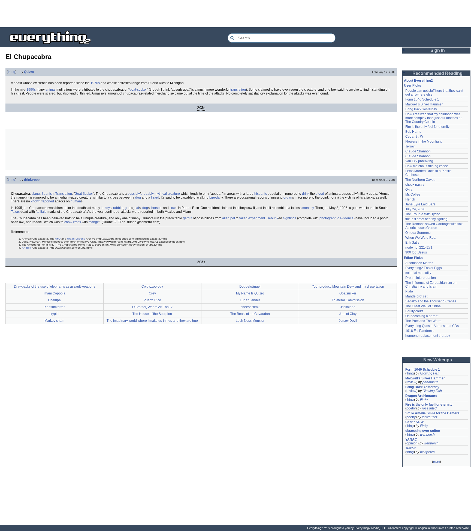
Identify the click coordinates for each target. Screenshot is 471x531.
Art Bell (26, 247)
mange (94, 222)
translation (238, 90)
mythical (161, 194)
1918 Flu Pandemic (419, 331)
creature (174, 194)
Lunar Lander (250, 300)
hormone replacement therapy (427, 336)
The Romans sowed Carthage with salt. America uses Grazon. (434, 226)
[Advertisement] (235, 13)
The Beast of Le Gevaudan (250, 314)
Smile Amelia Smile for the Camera (432, 413)
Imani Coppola (54, 293)
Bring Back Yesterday (421, 109)
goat (132, 90)
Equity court (414, 311)
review (411, 382)
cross (77, 222)
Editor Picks (413, 258)
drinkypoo (32, 180)
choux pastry (414, 185)
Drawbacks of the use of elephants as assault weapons (54, 286)
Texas (15, 212)
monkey (308, 208)
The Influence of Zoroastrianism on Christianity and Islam (431, 284)
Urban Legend (76, 238)
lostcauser (429, 417)
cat (137, 208)
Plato (409, 291)
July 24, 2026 (415, 209)
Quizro (29, 72)
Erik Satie (412, 242)
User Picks (412, 85)
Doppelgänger (250, 286)
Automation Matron (419, 263)
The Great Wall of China (423, 306)
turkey (105, 208)
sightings (289, 218)
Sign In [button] (437, 50)
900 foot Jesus (416, 252)
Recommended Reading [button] (437, 73)
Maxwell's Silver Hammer (424, 104)
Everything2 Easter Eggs (423, 268)
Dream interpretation (420, 278)
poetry (411, 408)
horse (155, 208)
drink (305, 194)
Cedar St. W (414, 136)
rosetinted (429, 408)
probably (147, 194)
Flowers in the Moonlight (423, 141)
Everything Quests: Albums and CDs (432, 326)
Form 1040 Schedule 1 (422, 99)
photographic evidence (336, 218)
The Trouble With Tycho (422, 214)
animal (51, 90)
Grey (152, 293)
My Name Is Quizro (250, 293)
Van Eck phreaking (419, 161)
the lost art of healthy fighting (426, 219)
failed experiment (252, 218)
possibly (134, 194)
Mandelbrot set (416, 296)
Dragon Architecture (421, 396)
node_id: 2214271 (419, 247)
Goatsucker (347, 293)
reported (47, 201)
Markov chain (54, 321)
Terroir (410, 146)
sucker (142, 90)
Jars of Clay (348, 314)
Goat (78, 194)
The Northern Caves (420, 180)
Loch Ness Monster (250, 321)
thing (11, 72)
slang (36, 194)
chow (68, 222)
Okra (408, 189)
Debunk (272, 218)
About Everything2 (418, 80)
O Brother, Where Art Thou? (152, 307)
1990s (31, 90)
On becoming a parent (421, 316)
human (76, 201)
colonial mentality (418, 273)
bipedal (215, 197)
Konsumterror (54, 307)
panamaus (430, 382)
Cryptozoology (152, 286)
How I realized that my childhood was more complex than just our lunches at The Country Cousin (433, 118)
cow (173, 208)
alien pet (228, 218)
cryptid (54, 314)
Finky (424, 400)
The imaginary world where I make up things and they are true (152, 321)
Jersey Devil (348, 321)
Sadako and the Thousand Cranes (430, 301)
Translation (63, 194)
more (436, 461)
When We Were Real (420, 238)
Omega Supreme (418, 233)
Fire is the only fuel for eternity (427, 127)
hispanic (260, 194)
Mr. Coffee (412, 194)
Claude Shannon (418, 151)
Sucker (88, 194)
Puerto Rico (152, 300)
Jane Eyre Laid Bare (420, 204)
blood (320, 194)
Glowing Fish (429, 373)
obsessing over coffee (422, 431)
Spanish (47, 194)
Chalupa (54, 300)
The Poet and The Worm (423, 321)
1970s (95, 83)
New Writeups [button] (437, 360)
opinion (412, 443)
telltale (42, 212)
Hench (410, 199)
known (36, 201)
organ (287, 197)
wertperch (427, 434)
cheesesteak (250, 307)
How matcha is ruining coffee (426, 166)
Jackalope (347, 307)
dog (138, 197)
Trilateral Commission (348, 300)
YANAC (411, 439)
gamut (187, 218)
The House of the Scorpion (152, 314)
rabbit (117, 208)
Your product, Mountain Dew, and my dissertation (348, 286)
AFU (58, 238)
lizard (155, 197)
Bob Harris (413, 132)
